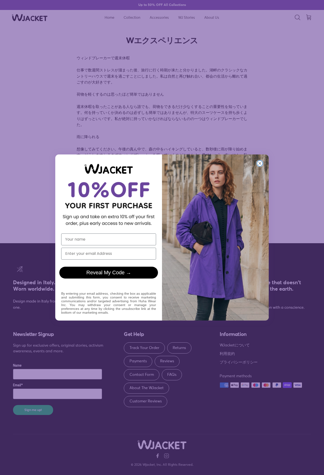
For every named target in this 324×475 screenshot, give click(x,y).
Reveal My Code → (108, 272)
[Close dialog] (260, 163)
